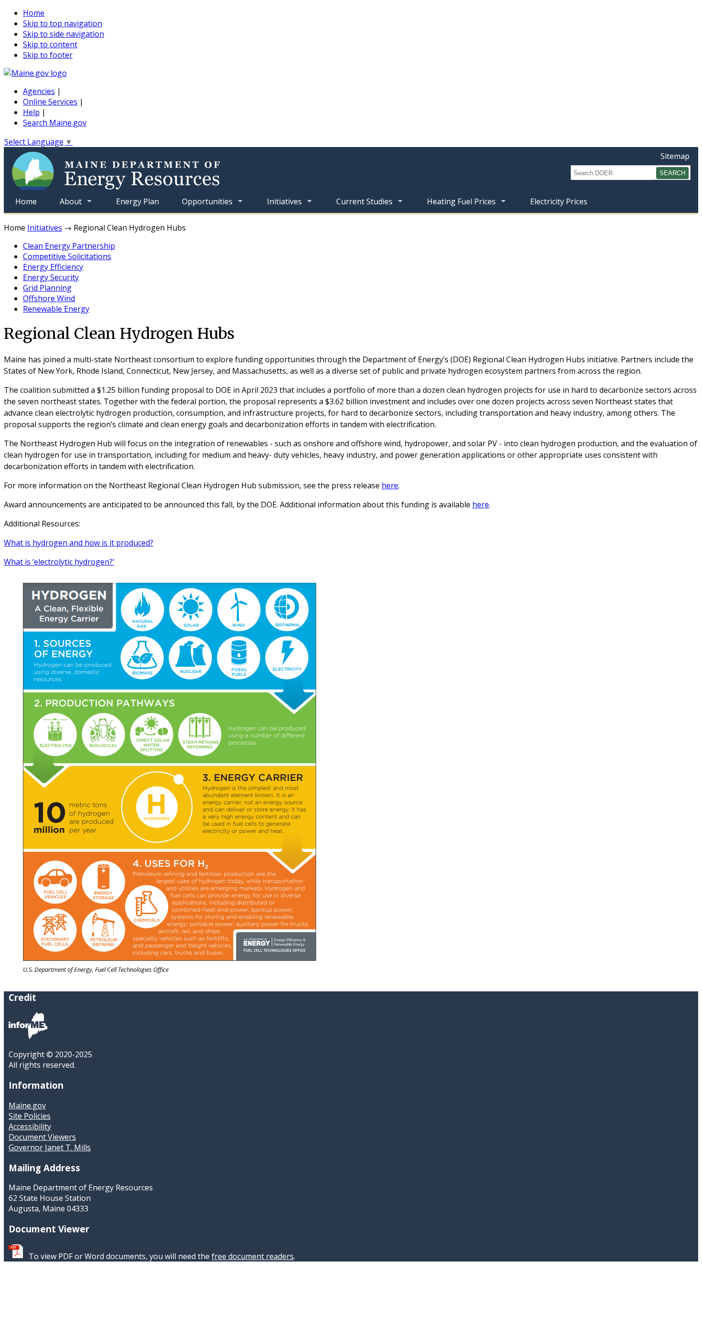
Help (31, 112)
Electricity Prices (558, 201)
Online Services (50, 101)
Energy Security (51, 277)
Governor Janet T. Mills (50, 1147)
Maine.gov (27, 1105)
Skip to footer (48, 55)
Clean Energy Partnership (69, 246)
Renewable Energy (56, 309)
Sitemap (675, 156)
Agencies (39, 91)
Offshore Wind (49, 298)
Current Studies (359, 204)
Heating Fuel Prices (455, 204)
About (65, 204)
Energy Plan (137, 201)
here (390, 485)
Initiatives (278, 204)
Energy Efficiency (53, 267)
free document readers (253, 1256)
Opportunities (201, 204)
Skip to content (50, 44)
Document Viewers (42, 1137)
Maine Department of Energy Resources (149, 168)
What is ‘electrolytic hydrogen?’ (59, 562)
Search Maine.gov (54, 122)
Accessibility (30, 1126)
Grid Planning (47, 288)
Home (33, 13)
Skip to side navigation (63, 34)
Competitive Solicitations (67, 256)
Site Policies (30, 1116)
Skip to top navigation (62, 23)
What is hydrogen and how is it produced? (78, 542)
